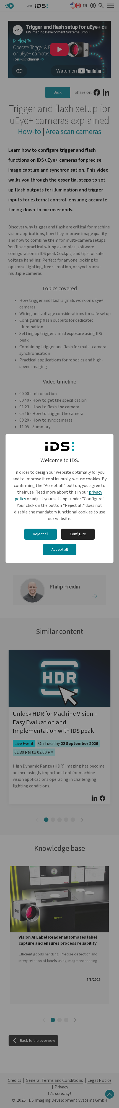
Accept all (59, 549)
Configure (78, 534)
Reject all (40, 534)
